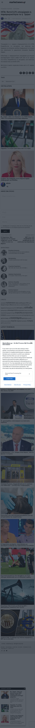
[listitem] (17, 374)
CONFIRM (9, 378)
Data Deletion (7, 384)
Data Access (17, 384)
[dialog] (17, 364)
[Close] (31, 343)
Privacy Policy (27, 384)
